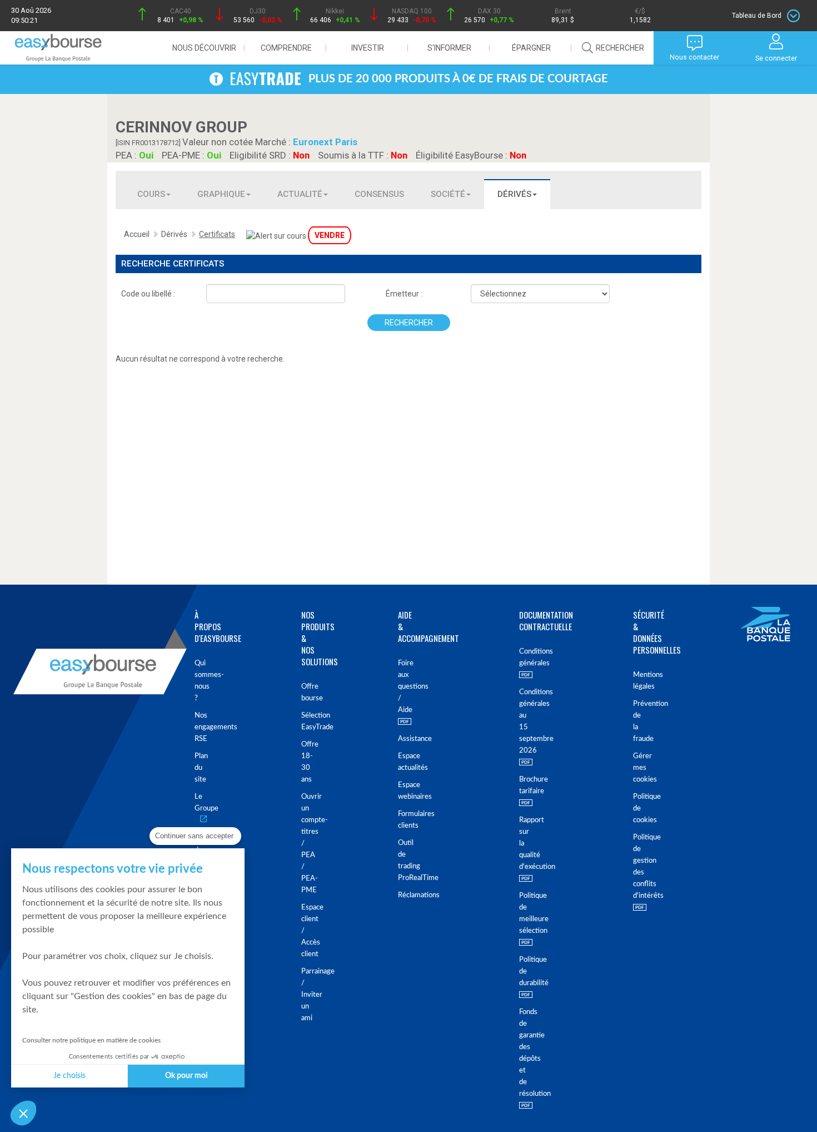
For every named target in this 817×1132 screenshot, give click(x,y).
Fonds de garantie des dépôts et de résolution (520, 1053)
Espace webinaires (400, 791)
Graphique (221, 194)
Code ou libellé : (148, 293)
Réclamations (400, 895)
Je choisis (69, 1076)
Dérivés (514, 194)
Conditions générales (520, 657)
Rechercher (409, 322)
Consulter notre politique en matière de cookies (91, 1040)
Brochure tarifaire (520, 785)
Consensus (379, 194)
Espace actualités (400, 762)
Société (448, 194)
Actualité (299, 194)
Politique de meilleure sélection (520, 913)
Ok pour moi (186, 1076)
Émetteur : (404, 293)
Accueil (137, 234)
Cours (151, 194)
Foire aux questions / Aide (400, 687)
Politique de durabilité (520, 971)
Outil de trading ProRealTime (400, 860)
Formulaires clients (400, 819)
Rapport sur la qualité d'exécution (520, 844)
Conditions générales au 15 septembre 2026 (520, 721)
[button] (23, 1113)
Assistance (400, 739)
